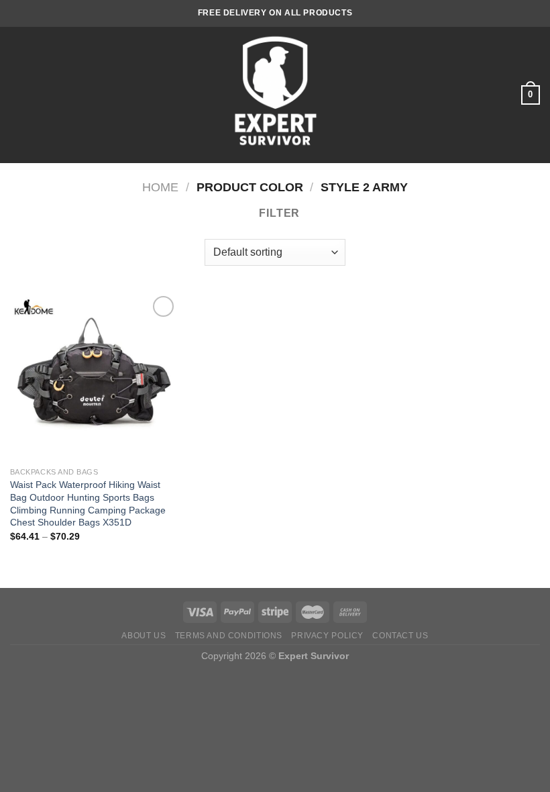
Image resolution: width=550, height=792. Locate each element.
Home (160, 187)
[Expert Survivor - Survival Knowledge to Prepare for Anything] (275, 95)
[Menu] (18, 95)
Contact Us (400, 635)
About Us (143, 635)
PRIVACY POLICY (327, 635)
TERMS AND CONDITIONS (228, 635)
